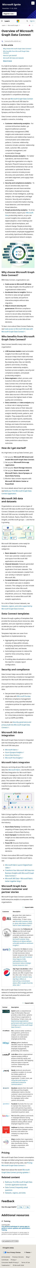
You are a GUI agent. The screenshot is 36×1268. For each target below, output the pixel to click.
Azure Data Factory (12, 755)
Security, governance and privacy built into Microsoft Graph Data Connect (16, 725)
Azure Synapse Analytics (14, 752)
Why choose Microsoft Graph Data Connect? (17, 49)
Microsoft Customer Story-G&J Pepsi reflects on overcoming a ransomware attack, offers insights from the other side (23, 981)
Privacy (13, 1260)
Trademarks (5, 1265)
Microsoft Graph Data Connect (22, 99)
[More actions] (32, 25)
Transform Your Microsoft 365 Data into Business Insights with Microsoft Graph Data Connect (19, 873)
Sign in (32, 21)
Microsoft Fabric (11, 750)
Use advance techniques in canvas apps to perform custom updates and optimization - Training (16, 1228)
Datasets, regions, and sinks (15, 1193)
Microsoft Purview (23, 696)
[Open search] (27, 21)
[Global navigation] (2, 21)
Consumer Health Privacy (10, 1262)
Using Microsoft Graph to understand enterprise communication (19, 1082)
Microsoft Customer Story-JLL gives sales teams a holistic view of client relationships (22, 923)
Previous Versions (18, 1257)
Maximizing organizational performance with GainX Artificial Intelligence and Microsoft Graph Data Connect (22, 1024)
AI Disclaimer (6, 1257)
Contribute (5, 1260)
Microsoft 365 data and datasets (13, 58)
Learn (4, 25)
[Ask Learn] (29, 25)
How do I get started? (10, 55)
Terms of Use (25, 1262)
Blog (27, 1257)
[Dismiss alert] (32, 3)
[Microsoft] (18, 21)
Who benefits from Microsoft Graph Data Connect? (16, 52)
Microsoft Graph (13, 25)
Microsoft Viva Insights (13, 758)
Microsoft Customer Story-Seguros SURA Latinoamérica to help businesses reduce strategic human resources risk (22, 961)
